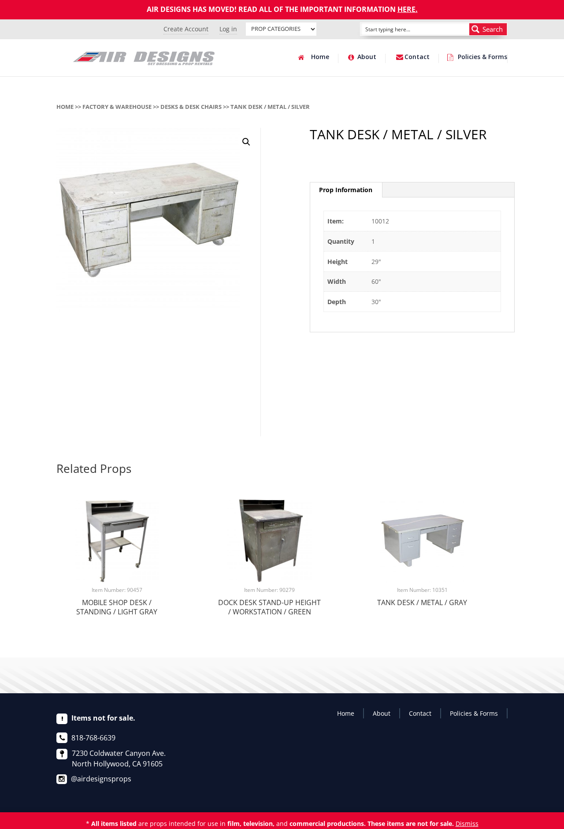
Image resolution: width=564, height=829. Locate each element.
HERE (406, 9)
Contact (417, 57)
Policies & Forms (482, 57)
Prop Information (345, 190)
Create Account (185, 29)
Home (320, 57)
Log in (228, 29)
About (366, 57)
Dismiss (467, 823)
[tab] (345, 189)
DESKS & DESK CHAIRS (191, 107)
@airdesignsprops (101, 779)
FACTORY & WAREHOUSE (117, 107)
